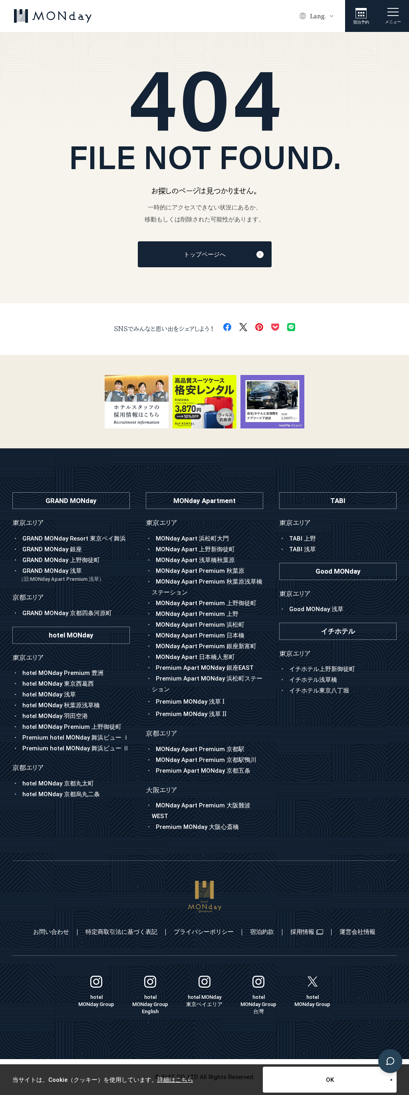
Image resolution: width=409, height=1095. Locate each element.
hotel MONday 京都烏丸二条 (61, 794)
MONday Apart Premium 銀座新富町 (206, 646)
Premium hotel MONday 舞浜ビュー (75, 737)
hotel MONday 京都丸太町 (58, 783)
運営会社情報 (357, 931)
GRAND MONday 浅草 (61, 574)
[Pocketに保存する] (275, 327)
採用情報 (302, 931)
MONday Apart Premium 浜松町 (200, 624)
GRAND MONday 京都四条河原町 (67, 613)
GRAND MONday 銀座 (52, 549)
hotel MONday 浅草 (49, 694)
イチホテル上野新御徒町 (322, 669)
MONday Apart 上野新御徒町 (195, 549)
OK (330, 1079)
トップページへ (205, 254)
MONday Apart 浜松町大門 (192, 538)
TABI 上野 (302, 538)
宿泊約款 (262, 931)
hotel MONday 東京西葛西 (58, 683)
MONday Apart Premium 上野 (197, 614)
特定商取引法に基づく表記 (121, 931)
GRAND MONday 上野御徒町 (61, 560)
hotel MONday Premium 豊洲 (62, 673)
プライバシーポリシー (204, 931)
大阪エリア (161, 790)
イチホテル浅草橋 (313, 679)
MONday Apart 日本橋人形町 (195, 657)
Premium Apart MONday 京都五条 (203, 770)
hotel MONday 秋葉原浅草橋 (61, 705)
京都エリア (161, 733)
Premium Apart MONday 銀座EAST (205, 667)
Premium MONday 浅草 (190, 701)
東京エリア (161, 522)
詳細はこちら (175, 1079)
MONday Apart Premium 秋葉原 (200, 570)
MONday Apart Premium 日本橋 (200, 635)
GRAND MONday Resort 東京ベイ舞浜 (74, 538)
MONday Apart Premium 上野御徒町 (206, 603)
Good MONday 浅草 (316, 609)
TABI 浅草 (302, 549)
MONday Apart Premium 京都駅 (200, 749)
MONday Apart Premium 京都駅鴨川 (206, 760)
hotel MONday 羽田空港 (55, 716)
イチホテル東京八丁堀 (319, 690)
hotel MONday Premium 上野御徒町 (71, 726)
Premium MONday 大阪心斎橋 (197, 827)
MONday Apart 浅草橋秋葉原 (195, 560)
